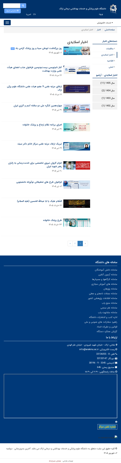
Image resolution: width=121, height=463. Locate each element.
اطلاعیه (110, 61)
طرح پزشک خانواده (52, 220)
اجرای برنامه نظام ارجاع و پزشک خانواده (42, 125)
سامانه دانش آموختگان (106, 270)
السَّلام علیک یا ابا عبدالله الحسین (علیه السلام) (39, 201)
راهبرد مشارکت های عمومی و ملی (100, 322)
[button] (12, 11)
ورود (101, 14)
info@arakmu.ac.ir (89, 349)
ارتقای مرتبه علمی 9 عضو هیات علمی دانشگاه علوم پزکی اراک (34, 88)
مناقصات (109, 48)
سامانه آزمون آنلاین (107, 275)
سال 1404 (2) (108, 90)
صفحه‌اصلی (110, 29)
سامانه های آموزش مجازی (104, 284)
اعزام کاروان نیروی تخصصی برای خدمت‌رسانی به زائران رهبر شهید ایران (35, 164)
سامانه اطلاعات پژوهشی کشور (102, 298)
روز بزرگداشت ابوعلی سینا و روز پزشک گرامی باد (38, 48)
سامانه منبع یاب (109, 303)
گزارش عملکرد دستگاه (107, 331)
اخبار (99, 29)
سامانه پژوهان (110, 289)
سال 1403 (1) (108, 98)
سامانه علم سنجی (109, 308)
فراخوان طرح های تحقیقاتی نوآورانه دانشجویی (39, 182)
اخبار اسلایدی (107, 55)
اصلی (111, 67)
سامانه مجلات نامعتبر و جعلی (103, 293)
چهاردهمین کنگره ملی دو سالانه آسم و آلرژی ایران (38, 106)
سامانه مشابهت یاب (107, 312)
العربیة (28, 14)
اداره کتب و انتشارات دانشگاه (103, 317)
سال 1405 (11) (107, 83)
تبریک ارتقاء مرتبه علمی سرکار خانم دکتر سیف (39, 144)
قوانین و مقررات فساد (107, 327)
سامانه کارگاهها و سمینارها (104, 279)
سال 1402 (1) (108, 106)
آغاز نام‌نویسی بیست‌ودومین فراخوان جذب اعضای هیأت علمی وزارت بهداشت (34, 69)
